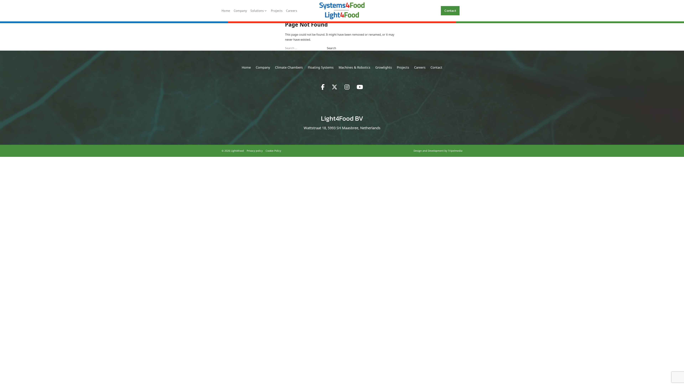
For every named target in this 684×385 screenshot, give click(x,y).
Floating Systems (321, 67)
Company (240, 11)
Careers (291, 11)
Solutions (257, 11)
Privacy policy (255, 150)
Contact (450, 10)
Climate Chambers (289, 67)
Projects (277, 11)
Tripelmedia (455, 150)
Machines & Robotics (354, 67)
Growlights (383, 67)
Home (226, 11)
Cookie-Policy (273, 150)
